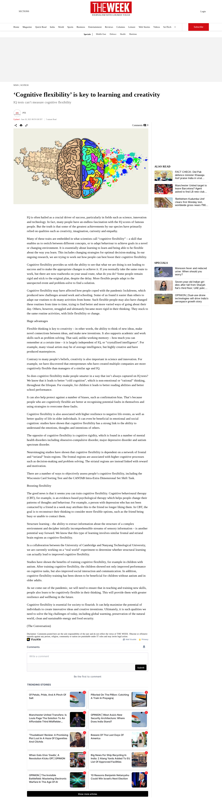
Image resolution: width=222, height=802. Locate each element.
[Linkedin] (118, 19)
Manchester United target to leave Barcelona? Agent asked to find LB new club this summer (191, 190)
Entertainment (95, 27)
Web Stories (144, 27)
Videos (156, 27)
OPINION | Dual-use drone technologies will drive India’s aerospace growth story (191, 298)
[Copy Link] (26, 125)
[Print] (21, 125)
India (52, 27)
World (61, 27)
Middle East (101, 34)
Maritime (133, 34)
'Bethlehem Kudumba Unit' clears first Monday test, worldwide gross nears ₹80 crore (190, 203)
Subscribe (198, 27)
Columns (120, 27)
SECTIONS (24, 11)
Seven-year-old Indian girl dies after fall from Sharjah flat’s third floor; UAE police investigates (190, 286)
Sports (70, 27)
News (16, 85)
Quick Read (41, 27)
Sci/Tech (167, 27)
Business (81, 27)
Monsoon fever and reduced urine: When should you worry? (191, 271)
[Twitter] (103, 19)
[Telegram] (123, 19)
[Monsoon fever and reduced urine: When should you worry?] (163, 272)
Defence (113, 34)
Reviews (109, 27)
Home (16, 27)
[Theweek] (111, 7)
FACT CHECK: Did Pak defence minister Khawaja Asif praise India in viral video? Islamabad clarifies (190, 176)
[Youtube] (113, 19)
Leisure (131, 27)
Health (123, 34)
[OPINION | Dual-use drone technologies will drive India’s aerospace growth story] (163, 299)
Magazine (27, 27)
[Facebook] (98, 19)
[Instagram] (108, 19)
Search (185, 27)
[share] (15, 125)
